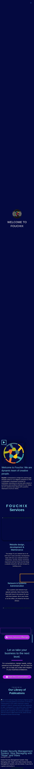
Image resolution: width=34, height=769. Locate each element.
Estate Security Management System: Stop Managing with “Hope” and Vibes (16, 753)
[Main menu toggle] (30, 2)
